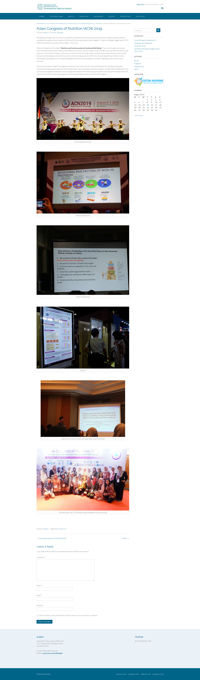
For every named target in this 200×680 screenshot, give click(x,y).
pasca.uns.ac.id (121, 674)
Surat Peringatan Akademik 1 (145, 40)
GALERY (111, 16)
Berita (136, 61)
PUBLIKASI (84, 16)
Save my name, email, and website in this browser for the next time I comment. (68, 615)
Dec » (141, 115)
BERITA (71, 16)
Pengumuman (139, 66)
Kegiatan (140, 16)
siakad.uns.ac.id (133, 674)
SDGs (136, 69)
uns (65, 529)
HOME (41, 16)
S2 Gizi (61, 529)
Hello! (126, 538)
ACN (56, 529)
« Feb (136, 115)
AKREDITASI (125, 16)
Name (39, 585)
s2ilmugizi (60, 32)
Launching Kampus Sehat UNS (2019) (51, 538)
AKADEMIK (98, 16)
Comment (41, 557)
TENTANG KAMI (56, 16)
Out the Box (47, 674)
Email (39, 595)
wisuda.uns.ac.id (158, 674)
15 (148, 105)
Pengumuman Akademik (143, 43)
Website (40, 605)
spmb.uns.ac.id (146, 674)
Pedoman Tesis (140, 46)
